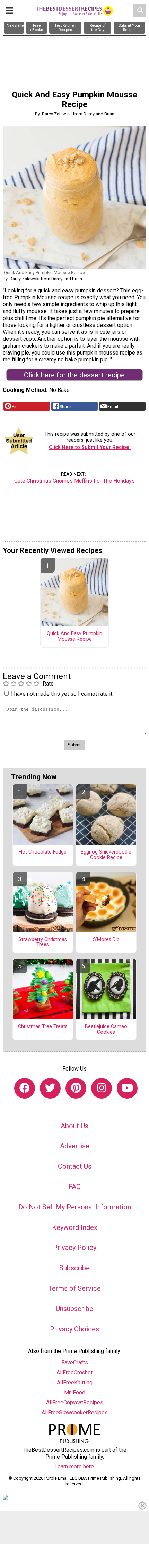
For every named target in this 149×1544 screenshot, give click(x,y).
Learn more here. (74, 1466)
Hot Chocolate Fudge (43, 852)
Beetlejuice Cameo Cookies (106, 1029)
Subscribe (74, 1268)
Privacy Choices (74, 1329)
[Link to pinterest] (75, 1088)
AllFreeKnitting (75, 1382)
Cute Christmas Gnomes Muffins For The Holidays (74, 481)
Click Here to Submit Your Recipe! (90, 447)
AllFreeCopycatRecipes (74, 1402)
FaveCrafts (74, 1362)
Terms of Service (74, 1288)
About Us (74, 1126)
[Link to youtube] (127, 1088)
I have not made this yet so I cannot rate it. (62, 693)
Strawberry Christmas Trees (42, 942)
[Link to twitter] (50, 1088)
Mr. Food (74, 1392)
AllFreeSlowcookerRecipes (75, 1412)
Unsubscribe (74, 1309)
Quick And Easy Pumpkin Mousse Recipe (74, 636)
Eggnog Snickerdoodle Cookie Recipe (106, 854)
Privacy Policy (74, 1247)
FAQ (74, 1187)
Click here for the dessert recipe (74, 375)
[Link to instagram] (101, 1088)
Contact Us (74, 1166)
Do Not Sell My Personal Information (74, 1207)
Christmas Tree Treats (43, 1026)
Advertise (74, 1146)
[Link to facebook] (24, 1088)
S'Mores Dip (106, 939)
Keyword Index (74, 1227)
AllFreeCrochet (74, 1372)
